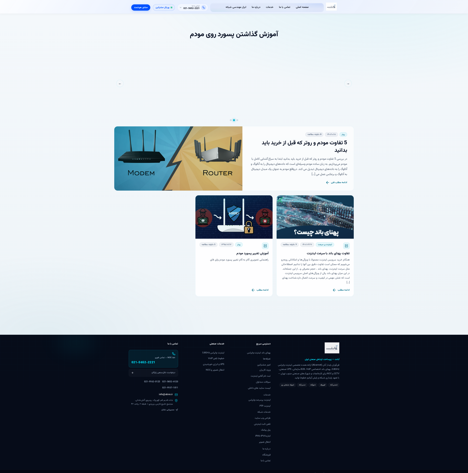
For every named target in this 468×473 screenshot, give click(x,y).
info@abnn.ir (166, 394)
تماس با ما (284, 7)
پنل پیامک (266, 430)
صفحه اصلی (302, 7)
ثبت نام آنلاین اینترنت (261, 376)
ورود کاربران (265, 370)
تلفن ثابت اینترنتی (262, 424)
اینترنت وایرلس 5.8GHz (213, 353)
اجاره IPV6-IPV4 (263, 436)
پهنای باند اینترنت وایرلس (259, 353)
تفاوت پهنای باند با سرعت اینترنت (328, 253)
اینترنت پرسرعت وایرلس (259, 400)
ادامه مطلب (344, 290)
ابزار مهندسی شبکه (236, 7)
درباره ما (256, 7)
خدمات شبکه (264, 412)
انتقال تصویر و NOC (215, 370)
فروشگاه (266, 455)
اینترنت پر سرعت (325, 244)
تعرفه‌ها (267, 359)
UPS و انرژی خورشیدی (213, 364)
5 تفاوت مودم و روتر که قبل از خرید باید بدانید (304, 147)
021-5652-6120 (170, 381)
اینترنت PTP (265, 406)
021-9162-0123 (152, 381)
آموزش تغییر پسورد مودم (252, 253)
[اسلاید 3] (231, 120)
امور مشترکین (264, 365)
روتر (343, 134)
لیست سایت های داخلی (259, 388)
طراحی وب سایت (263, 418)
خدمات (269, 7)
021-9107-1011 (170, 387)
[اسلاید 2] (234, 120)
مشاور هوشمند (141, 7)
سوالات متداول (263, 382)
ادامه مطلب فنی (339, 182)
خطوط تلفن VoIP (216, 358)
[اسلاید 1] (237, 120)
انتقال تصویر (265, 442)
